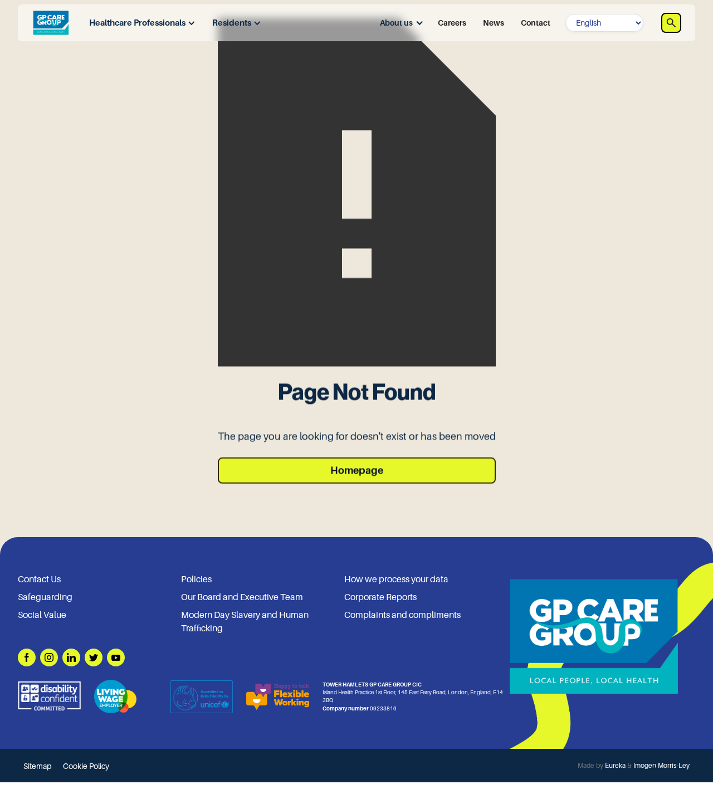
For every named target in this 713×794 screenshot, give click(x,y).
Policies (196, 579)
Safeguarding (45, 597)
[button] (140, 23)
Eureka (615, 765)
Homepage (356, 470)
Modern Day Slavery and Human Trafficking (245, 622)
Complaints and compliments (402, 615)
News (493, 22)
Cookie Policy (86, 766)
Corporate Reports (380, 597)
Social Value (42, 615)
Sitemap (37, 766)
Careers (452, 22)
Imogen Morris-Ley (661, 765)
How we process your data (396, 579)
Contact (535, 22)
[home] (51, 22)
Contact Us (39, 579)
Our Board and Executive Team (242, 597)
